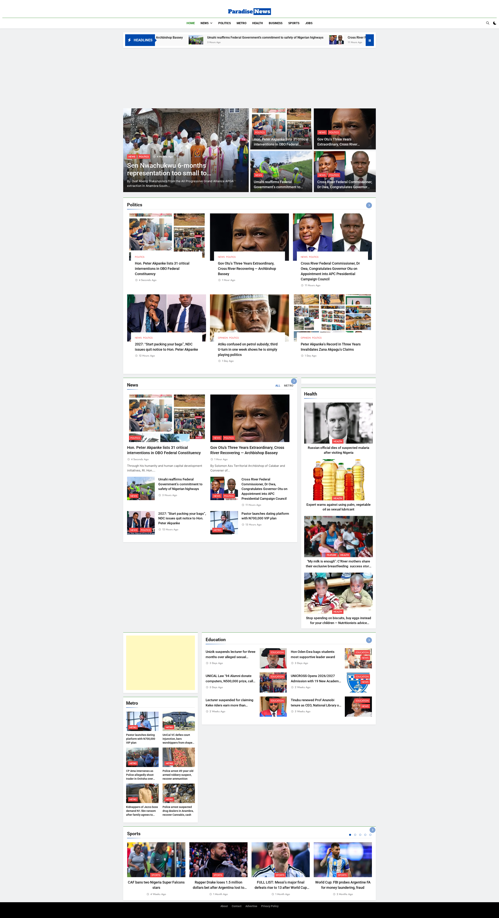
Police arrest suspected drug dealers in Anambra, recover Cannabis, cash (178, 810)
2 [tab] (355, 835)
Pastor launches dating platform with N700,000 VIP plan (140, 738)
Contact (237, 906)
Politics (224, 23)
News (205, 23)
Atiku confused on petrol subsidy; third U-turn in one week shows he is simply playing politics (248, 349)
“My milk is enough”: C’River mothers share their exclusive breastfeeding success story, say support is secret (338, 566)
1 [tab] (350, 835)
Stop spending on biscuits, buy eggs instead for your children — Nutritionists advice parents (338, 623)
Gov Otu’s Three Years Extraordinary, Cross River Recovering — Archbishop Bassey (343, 144)
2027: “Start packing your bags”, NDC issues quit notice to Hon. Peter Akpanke (182, 518)
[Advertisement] (249, 77)
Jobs (308, 23)
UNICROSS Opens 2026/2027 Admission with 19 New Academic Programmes (316, 681)
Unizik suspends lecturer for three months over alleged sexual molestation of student (230, 657)
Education (277, 652)
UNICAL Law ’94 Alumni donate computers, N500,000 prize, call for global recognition (229, 681)
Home (191, 23)
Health (257, 23)
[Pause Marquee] (370, 40)
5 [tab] (370, 835)
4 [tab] (365, 835)
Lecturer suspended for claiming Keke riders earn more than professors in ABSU (229, 705)
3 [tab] (360, 835)
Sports (293, 23)
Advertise (251, 906)
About (224, 906)
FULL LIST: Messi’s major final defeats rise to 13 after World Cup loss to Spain (281, 887)
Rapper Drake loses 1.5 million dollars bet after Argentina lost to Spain (218, 887)
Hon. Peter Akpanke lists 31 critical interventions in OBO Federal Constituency (281, 144)
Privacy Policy (270, 906)
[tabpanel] (156, 869)
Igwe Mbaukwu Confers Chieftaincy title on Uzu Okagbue (179, 169)
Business (275, 23)
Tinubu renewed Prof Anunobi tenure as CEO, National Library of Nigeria (315, 705)
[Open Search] (487, 23)
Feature (331, 555)
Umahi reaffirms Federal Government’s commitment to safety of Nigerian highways (185, 37)
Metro (241, 23)
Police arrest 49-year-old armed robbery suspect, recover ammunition (178, 774)
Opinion (223, 338)
